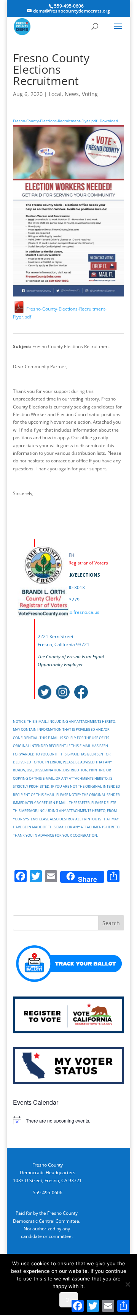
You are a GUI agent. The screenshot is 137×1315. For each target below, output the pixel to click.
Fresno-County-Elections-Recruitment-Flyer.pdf (55, 120)
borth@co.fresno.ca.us (75, 612)
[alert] (68, 1120)
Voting (90, 94)
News (72, 94)
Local (55, 94)
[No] (127, 1284)
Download (109, 120)
